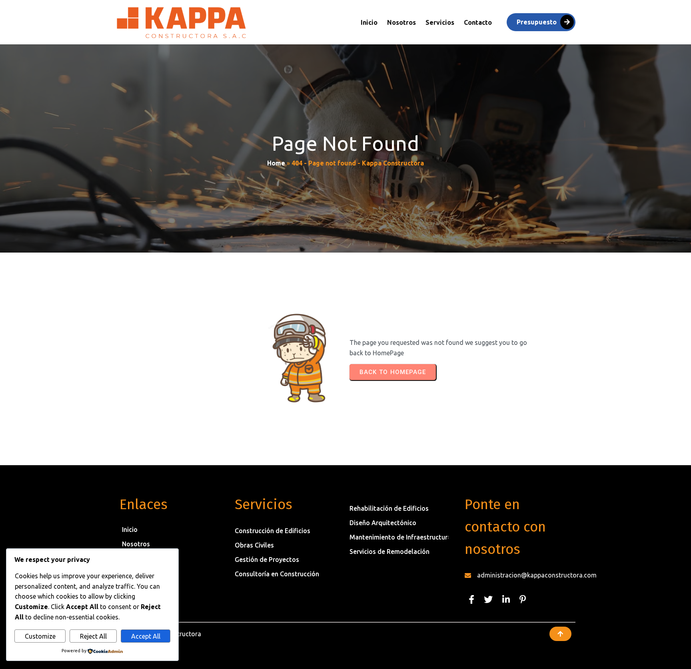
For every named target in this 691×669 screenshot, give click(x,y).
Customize (40, 636)
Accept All (145, 636)
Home (276, 163)
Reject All (93, 636)
